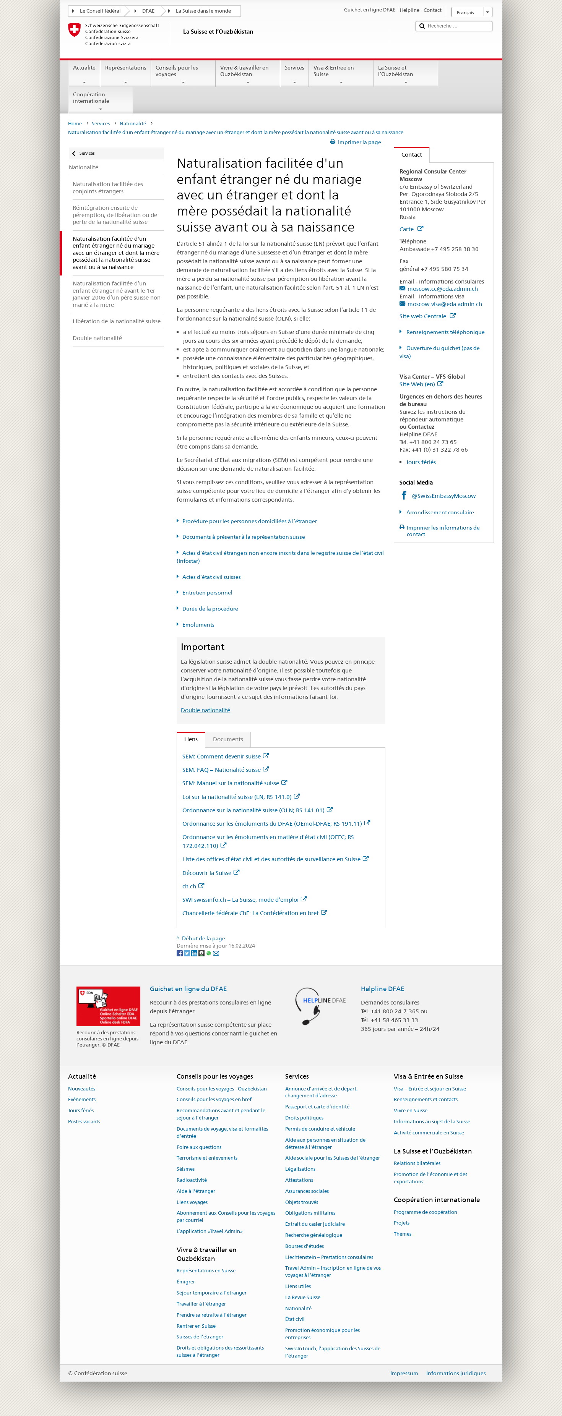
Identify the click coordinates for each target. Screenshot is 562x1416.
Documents (228, 739)
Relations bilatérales (417, 1163)
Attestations (299, 1180)
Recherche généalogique (313, 1235)
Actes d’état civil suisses (211, 577)
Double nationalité (205, 710)
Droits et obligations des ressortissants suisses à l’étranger (220, 1351)
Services (294, 68)
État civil (295, 1319)
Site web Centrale (424, 316)
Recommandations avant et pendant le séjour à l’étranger (221, 1114)
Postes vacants (84, 1121)
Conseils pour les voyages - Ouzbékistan (222, 1089)
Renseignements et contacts (426, 1100)
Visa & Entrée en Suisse (333, 71)
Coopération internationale (91, 97)
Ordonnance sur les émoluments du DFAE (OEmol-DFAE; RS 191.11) (272, 823)
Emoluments (198, 625)
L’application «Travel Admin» (210, 1231)
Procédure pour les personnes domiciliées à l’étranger (249, 521)
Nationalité (133, 123)
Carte (407, 229)
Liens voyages (192, 1202)
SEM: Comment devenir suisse (221, 756)
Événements (82, 1100)
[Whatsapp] (209, 953)
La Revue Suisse (302, 1297)
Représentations (125, 68)
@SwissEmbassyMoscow (444, 495)
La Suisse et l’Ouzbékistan (395, 71)
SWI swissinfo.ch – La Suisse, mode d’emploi (240, 899)
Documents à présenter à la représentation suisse (243, 537)
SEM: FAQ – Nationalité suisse (221, 769)
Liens (187, 739)
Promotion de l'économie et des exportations (430, 1177)
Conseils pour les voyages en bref (214, 1100)
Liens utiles (298, 1286)
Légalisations (300, 1169)
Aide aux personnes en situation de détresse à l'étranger (325, 1143)
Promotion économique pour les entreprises (322, 1334)
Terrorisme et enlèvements (207, 1158)
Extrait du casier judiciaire (315, 1224)
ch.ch (189, 886)
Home (75, 123)
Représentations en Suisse (206, 1271)
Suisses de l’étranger (200, 1337)
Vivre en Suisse (410, 1111)
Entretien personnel (207, 593)
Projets (401, 1223)
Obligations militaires (310, 1213)
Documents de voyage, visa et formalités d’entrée (222, 1132)
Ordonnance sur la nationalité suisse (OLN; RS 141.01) (253, 810)
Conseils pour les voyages (177, 71)
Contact (408, 154)
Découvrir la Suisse (206, 872)
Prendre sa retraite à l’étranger (212, 1315)
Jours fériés (421, 462)
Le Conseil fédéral (100, 11)
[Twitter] (187, 953)
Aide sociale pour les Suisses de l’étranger (332, 1158)
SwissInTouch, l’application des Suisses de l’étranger (332, 1352)
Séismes (186, 1169)
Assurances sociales (307, 1191)
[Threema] (202, 953)
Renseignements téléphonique (445, 332)
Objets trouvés (301, 1202)
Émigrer (186, 1282)
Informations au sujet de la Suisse (432, 1121)
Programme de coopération (425, 1212)
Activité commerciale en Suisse (429, 1133)
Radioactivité (192, 1180)
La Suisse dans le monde (203, 11)
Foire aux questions (199, 1147)
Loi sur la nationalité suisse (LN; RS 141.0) (237, 796)
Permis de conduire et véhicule (320, 1129)
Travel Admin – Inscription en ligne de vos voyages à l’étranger (333, 1271)
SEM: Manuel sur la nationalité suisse (230, 783)
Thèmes (402, 1234)
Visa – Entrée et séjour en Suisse (430, 1089)
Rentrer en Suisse (196, 1326)
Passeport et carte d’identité (317, 1107)
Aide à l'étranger (196, 1191)
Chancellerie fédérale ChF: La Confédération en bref (250, 913)
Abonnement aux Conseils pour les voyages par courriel (226, 1216)
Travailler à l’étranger (201, 1304)
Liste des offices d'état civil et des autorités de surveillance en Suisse (271, 859)
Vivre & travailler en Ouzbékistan (244, 71)
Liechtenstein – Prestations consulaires (329, 1257)
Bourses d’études (304, 1246)
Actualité (84, 68)
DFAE (148, 11)
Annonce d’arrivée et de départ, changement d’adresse (321, 1092)
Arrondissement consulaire (439, 512)
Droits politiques (304, 1118)
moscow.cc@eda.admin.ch (443, 288)
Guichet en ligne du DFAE (188, 989)
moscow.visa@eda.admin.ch (445, 304)
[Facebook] (180, 953)
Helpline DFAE (382, 989)
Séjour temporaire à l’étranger (212, 1293)
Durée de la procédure (210, 609)
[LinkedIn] (194, 953)
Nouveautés (81, 1089)
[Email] (216, 953)
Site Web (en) (417, 384)
